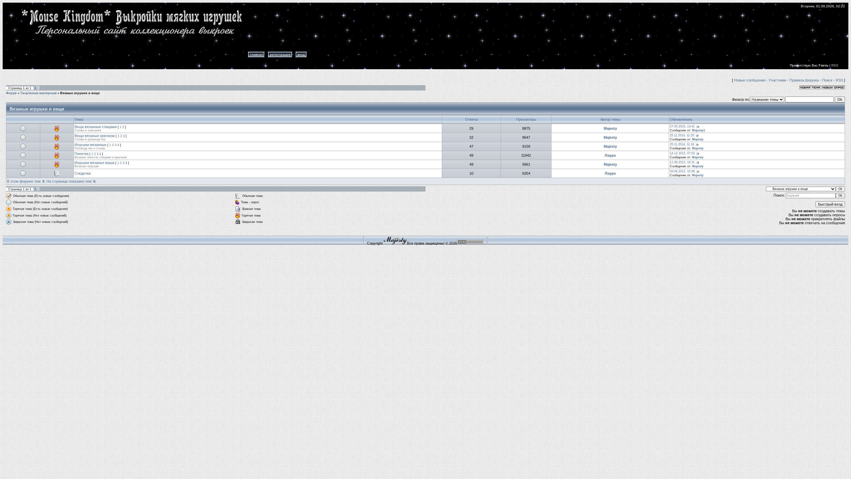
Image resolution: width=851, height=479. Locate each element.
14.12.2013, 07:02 (682, 153)
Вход (301, 54)
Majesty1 (698, 130)
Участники (777, 80)
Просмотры (526, 119)
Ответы (471, 119)
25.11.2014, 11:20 (682, 135)
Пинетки (81, 154)
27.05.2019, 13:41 (682, 126)
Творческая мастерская (38, 93)
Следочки (82, 173)
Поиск (827, 80)
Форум (11, 93)
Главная (256, 54)
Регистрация (280, 54)
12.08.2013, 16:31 (682, 162)
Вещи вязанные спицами (95, 127)
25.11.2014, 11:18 (682, 144)
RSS (834, 65)
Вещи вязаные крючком (94, 136)
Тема (78, 119)
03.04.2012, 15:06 (682, 171)
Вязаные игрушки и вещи (80, 93)
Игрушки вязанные (90, 145)
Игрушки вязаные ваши (94, 163)
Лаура (610, 155)
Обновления (680, 119)
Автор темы (610, 119)
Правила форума (804, 80)
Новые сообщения (749, 80)
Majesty (610, 128)
